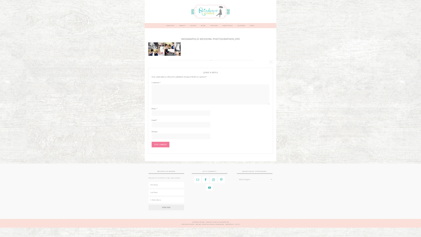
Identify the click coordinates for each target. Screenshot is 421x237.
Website (155, 132)
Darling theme (211, 222)
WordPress (229, 224)
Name (154, 109)
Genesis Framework (216, 224)
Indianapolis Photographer (210, 11)
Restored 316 (224, 222)
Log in (237, 224)
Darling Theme (200, 224)
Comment (156, 83)
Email (154, 120)
